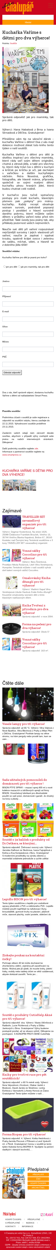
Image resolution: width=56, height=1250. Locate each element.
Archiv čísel (38, 1188)
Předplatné (34, 1219)
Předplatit (38, 1175)
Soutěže (13, 43)
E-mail (5, 311)
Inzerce (30, 1223)
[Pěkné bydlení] (9, 1214)
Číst (38, 1179)
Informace (27, 1226)
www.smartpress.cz (11, 454)
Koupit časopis (38, 1183)
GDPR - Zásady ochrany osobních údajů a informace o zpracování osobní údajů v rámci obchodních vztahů (28, 1246)
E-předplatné (12, 1223)
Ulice (5, 326)
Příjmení (6, 296)
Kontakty (10, 1226)
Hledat (28, 22)
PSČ (4, 357)
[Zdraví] (47, 1214)
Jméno (5, 281)
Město (5, 341)
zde (36, 448)
